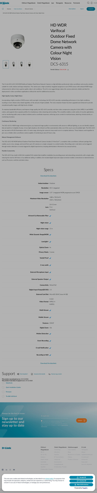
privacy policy (49, 478)
